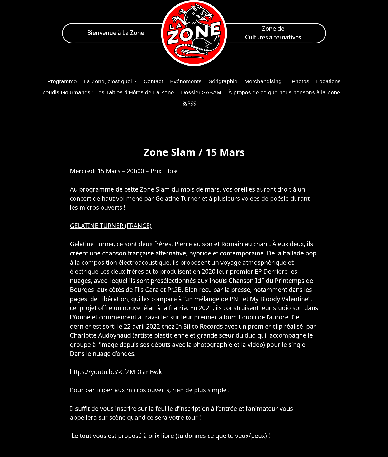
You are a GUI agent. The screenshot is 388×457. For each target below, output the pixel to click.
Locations (328, 81)
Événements (186, 81)
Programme (62, 81)
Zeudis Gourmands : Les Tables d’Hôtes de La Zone (108, 92)
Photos (300, 81)
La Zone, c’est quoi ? (110, 81)
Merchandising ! (264, 81)
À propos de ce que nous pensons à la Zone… (287, 92)
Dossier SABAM (201, 92)
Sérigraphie (223, 81)
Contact (153, 81)
